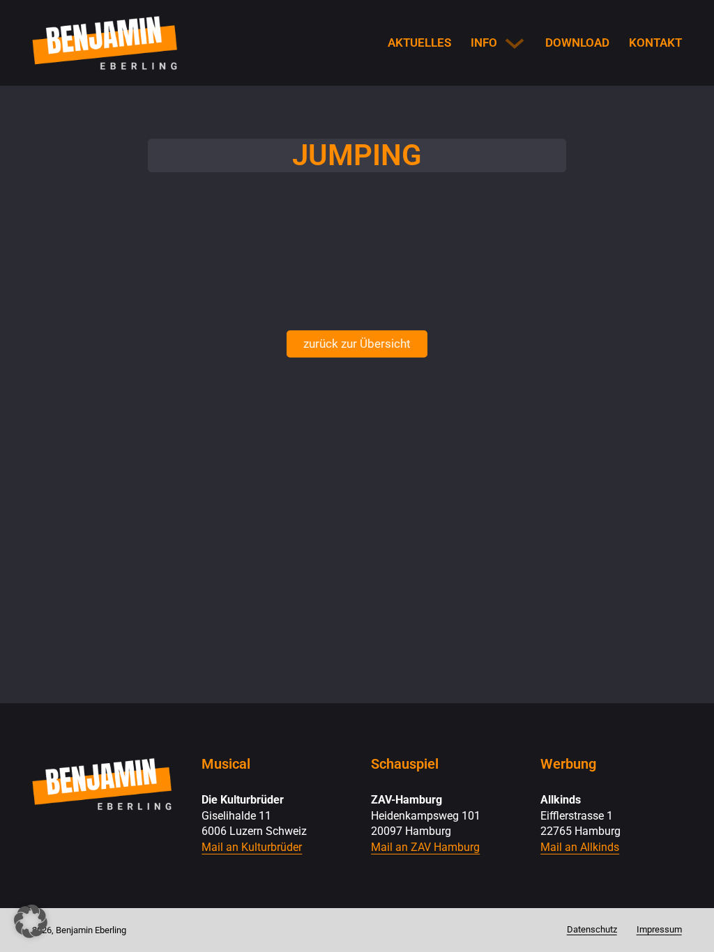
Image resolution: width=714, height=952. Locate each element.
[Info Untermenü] (514, 43)
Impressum (659, 929)
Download (577, 42)
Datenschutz (592, 929)
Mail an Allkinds (579, 847)
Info (484, 42)
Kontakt (655, 42)
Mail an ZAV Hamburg (425, 847)
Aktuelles (419, 42)
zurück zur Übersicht (357, 344)
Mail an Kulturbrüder (252, 847)
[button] (30, 921)
